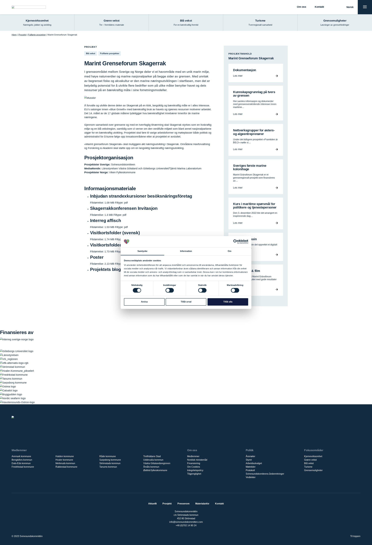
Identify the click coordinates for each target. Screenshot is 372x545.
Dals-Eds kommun (21, 463)
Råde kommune (107, 456)
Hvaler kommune (64, 460)
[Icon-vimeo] (189, 535)
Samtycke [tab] (142, 251)
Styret (249, 460)
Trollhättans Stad (152, 456)
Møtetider (250, 467)
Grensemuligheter (313, 470)
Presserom (183, 503)
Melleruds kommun (65, 463)
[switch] (170, 290)
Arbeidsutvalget (254, 463)
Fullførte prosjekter (37, 34)
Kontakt (319, 6)
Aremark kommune (21, 456)
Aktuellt (152, 503)
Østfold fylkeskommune (155, 470)
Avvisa (144, 302)
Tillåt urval (186, 302)
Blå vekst (309, 463)
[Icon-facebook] (177, 535)
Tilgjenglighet (194, 474)
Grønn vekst (310, 460)
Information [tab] (186, 251)
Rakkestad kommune (66, 467)
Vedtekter (250, 477)
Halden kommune (65, 456)
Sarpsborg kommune (110, 460)
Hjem (14, 34)
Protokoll (250, 470)
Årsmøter (250, 456)
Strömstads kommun (109, 463)
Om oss (301, 6)
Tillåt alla (227, 302)
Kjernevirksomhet (313, 456)
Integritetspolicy (195, 470)
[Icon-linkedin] (183, 535)
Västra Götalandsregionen (156, 463)
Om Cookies (193, 467)
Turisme (308, 467)
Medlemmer (193, 456)
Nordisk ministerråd (197, 460)
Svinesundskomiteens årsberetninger (265, 474)
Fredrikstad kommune (23, 467)
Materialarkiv (202, 503)
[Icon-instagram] (195, 535)
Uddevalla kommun (153, 460)
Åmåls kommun (151, 467)
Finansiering (193, 463)
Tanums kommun (108, 467)
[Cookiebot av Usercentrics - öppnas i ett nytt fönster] (235, 241)
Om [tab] (229, 251)
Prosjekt (22, 34)
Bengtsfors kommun (22, 460)
